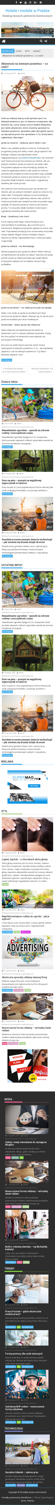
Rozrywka (20, 1485)
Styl (21, 1158)
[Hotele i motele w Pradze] (27, 36)
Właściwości (25, 932)
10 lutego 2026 (9, 473)
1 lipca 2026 (8, 423)
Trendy (5, 884)
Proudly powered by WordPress (17, 1497)
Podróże (15, 1158)
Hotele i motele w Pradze (27, 10)
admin (22, 73)
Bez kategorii (6, 360)
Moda (5, 1043)
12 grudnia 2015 (10, 910)
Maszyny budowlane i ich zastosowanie (42, 370)
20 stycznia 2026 (10, 533)
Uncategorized (27, 1327)
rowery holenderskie (31, 157)
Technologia (18, 990)
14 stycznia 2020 (10, 853)
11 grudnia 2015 (10, 1021)
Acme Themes (27, 1500)
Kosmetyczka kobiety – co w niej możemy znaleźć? (14, 370)
